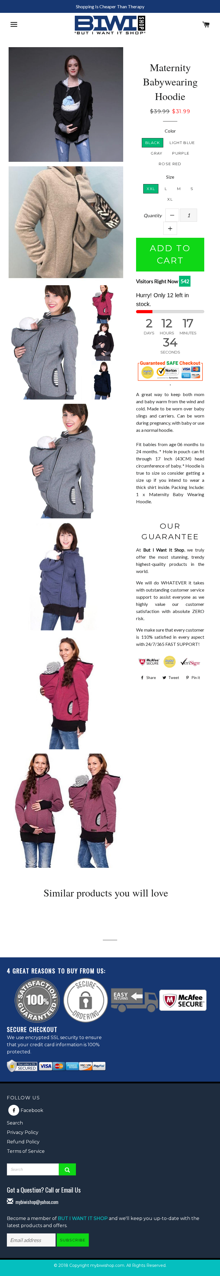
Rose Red (170, 163)
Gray (156, 153)
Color (170, 130)
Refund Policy (23, 1142)
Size (170, 176)
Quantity (153, 215)
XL (170, 199)
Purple (180, 153)
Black (152, 142)
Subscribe (73, 1240)
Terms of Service (26, 1151)
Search (15, 1123)
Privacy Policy (22, 1132)
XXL (151, 188)
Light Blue (182, 142)
